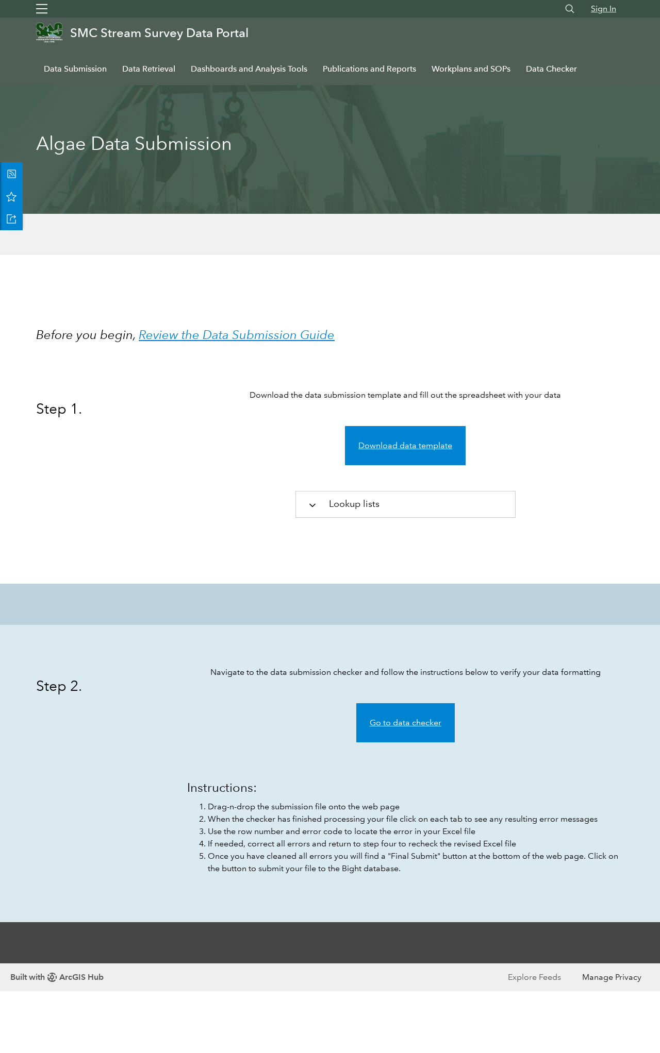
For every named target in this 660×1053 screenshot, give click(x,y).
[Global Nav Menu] (42, 9)
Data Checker (551, 69)
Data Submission (75, 69)
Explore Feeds (534, 977)
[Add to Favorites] (11, 196)
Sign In (603, 8)
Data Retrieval (148, 69)
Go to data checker (405, 722)
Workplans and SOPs (471, 69)
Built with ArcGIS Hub (57, 977)
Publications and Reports (369, 69)
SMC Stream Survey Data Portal (159, 32)
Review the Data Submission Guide (237, 334)
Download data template (405, 445)
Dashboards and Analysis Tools (249, 69)
